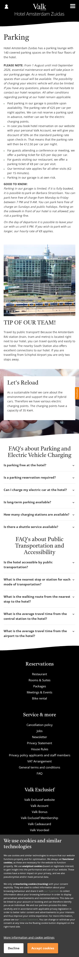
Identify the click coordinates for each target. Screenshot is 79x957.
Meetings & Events (39, 692)
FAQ (40, 773)
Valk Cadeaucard (39, 824)
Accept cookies (42, 948)
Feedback (76, 393)
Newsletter (39, 737)
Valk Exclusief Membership (39, 818)
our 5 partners (52, 890)
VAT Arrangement (39, 761)
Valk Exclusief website (39, 800)
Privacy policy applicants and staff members (39, 755)
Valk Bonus (39, 812)
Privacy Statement (39, 743)
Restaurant (39, 674)
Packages (39, 686)
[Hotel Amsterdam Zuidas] (39, 10)
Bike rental (39, 698)
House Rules (39, 749)
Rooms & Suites (39, 680)
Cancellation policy (40, 725)
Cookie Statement (28, 919)
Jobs (40, 731)
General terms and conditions (39, 767)
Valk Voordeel (39, 830)
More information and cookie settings (29, 937)
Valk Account (39, 806)
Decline (13, 948)
